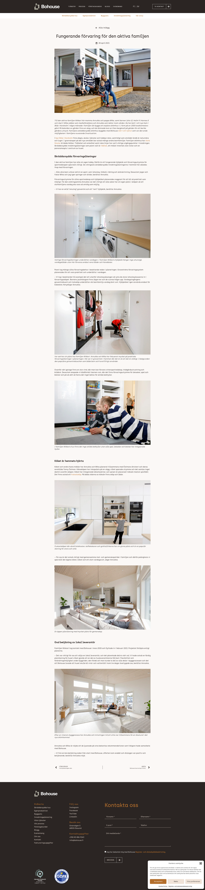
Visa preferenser (193, 881)
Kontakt (37, 840)
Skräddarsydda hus (69, 16)
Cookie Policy (163, 886)
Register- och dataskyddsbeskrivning (180, 886)
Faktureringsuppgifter (43, 843)
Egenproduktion (89, 16)
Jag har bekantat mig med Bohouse (136, 852)
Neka (176, 881)
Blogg (107, 6)
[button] (201, 863)
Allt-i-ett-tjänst (125, 131)
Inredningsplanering (122, 16)
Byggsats (104, 16)
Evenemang (117, 6)
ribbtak (104, 146)
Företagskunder (95, 6)
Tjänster (71, 6)
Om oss (37, 836)
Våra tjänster (40, 820)
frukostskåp (76, 475)
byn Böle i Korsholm (64, 138)
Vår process (39, 824)
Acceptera (158, 881)
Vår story (139, 16)
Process (82, 6)
